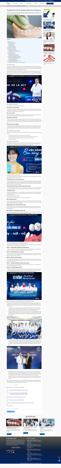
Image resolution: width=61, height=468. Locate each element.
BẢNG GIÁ (42, 3)
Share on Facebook (11, 411)
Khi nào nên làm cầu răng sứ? (12, 47)
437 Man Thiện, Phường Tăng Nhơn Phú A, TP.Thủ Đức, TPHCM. (18, 390)
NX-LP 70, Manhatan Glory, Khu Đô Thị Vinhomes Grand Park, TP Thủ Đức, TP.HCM (21, 402)
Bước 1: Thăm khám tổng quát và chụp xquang (14, 57)
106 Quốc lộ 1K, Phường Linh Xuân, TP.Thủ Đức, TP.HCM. (18, 397)
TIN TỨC (35, 3)
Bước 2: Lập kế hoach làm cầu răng (13, 58)
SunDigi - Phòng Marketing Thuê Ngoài (36, 463)
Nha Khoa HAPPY (11, 371)
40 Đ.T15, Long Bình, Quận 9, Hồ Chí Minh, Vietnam (34, 459)
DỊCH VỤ (21, 3)
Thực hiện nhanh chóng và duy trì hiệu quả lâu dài (15, 51)
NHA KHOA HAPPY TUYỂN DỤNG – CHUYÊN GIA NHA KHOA (48, 30)
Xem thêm (9, 434)
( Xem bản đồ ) (39, 440)
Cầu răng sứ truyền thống (12, 43)
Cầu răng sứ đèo (11, 44)
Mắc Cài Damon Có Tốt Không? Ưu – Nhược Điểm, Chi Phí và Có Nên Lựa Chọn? (49, 41)
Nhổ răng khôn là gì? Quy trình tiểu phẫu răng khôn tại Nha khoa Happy (48, 53)
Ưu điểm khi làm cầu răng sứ (12, 49)
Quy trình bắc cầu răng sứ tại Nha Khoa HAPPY (14, 56)
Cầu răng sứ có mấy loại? (11, 42)
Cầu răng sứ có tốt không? (11, 48)
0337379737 (16, 448)
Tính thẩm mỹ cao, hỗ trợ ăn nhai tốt (13, 50)
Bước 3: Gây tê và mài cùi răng (12, 59)
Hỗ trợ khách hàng (44, 0)
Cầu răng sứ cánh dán (12, 45)
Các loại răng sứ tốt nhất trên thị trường (48, 64)
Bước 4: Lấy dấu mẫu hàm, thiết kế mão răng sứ (15, 60)
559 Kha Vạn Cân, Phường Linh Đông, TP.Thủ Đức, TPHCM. (18, 394)
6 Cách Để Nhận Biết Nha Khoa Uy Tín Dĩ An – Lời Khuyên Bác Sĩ (48, 20)
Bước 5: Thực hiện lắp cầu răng (13, 61)
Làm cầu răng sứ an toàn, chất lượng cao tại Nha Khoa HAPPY (16, 62)
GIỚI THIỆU (15, 3)
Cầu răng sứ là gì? (10, 41)
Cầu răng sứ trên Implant (12, 46)
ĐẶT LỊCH (50, 3)
